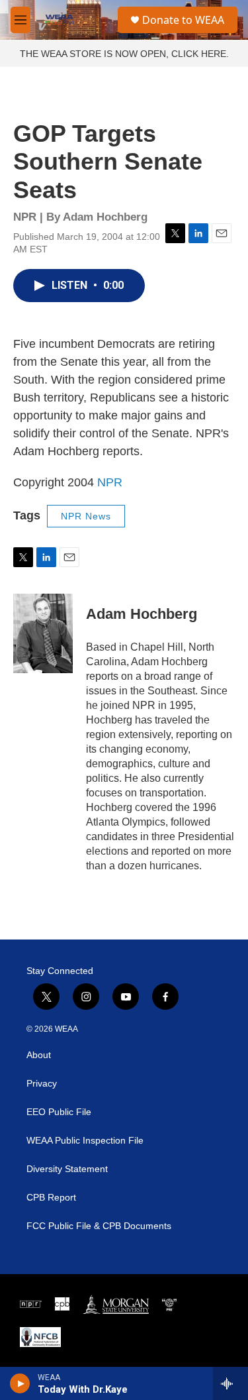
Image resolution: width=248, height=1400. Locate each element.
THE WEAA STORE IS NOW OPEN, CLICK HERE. (124, 53)
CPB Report (51, 1198)
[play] (20, 1383)
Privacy (41, 1084)
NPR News (86, 516)
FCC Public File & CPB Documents (98, 1226)
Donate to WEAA (183, 20)
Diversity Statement (67, 1169)
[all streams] (230, 1383)
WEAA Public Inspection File (85, 1141)
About (38, 1055)
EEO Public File (58, 1112)
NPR (109, 482)
